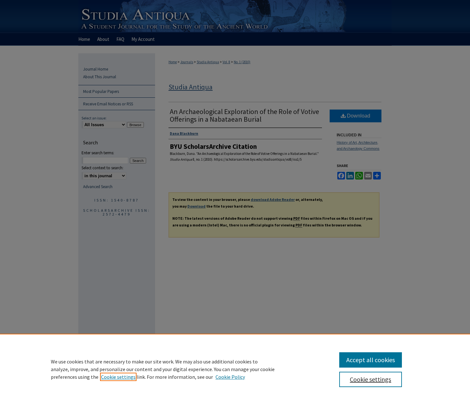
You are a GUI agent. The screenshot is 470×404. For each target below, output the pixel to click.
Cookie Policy (230, 377)
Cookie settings (118, 377)
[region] (235, 369)
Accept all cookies (370, 360)
